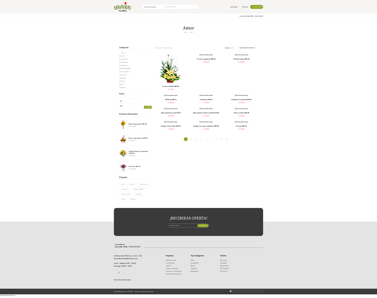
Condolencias (123, 62)
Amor (123, 53)
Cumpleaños (123, 65)
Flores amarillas (124, 72)
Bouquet (122, 56)
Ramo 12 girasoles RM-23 (138, 124)
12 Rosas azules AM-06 (241, 59)
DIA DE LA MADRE (124, 68)
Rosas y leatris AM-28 (241, 113)
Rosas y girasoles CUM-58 (138, 138)
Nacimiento (123, 75)
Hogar (185, 32)
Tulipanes (122, 87)
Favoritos (245, 7)
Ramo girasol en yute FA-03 (171, 113)
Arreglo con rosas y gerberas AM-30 (206, 126)
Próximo (227, 139)
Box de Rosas (123, 59)
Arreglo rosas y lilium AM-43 (171, 126)
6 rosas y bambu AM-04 (170, 86)
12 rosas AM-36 (241, 126)
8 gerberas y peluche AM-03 (242, 99)
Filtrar (147, 107)
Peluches (122, 81)
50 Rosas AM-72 (171, 99)
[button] (256, 7)
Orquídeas (122, 78)
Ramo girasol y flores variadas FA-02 (206, 113)
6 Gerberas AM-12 (206, 99)
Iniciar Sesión (234, 7)
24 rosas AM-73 (134, 166)
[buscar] (196, 7)
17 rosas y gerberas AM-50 (206, 59)
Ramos (121, 84)
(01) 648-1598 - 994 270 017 (254, 16)
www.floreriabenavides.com (7, 295)
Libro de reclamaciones (122, 280)
